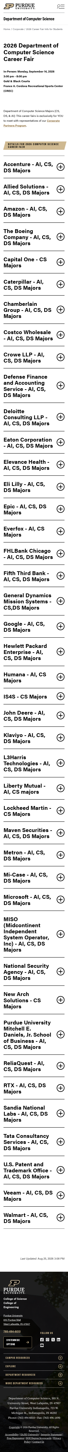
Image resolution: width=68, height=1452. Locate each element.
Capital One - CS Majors (25, 262)
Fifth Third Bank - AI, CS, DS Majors (26, 576)
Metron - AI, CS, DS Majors (24, 855)
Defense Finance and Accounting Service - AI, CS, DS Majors (25, 385)
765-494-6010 (12, 1331)
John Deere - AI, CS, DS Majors (24, 715)
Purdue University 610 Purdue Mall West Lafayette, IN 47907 (16, 1320)
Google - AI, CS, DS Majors (24, 626)
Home (6, 29)
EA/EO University (29, 1434)
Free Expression (15, 1438)
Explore (11, 1366)
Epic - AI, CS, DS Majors (24, 509)
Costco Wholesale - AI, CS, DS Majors (28, 335)
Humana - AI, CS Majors (24, 677)
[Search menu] (60, 6)
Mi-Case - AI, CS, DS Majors (25, 877)
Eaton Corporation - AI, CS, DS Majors (28, 442)
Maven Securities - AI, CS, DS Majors (27, 833)
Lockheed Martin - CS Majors (27, 810)
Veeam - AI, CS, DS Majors (28, 1195)
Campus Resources (18, 1357)
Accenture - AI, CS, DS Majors (28, 167)
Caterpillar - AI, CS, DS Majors (23, 284)
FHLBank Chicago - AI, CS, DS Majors (28, 553)
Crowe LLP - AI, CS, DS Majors (23, 357)
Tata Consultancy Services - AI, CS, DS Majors (26, 1142)
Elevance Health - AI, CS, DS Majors (26, 464)
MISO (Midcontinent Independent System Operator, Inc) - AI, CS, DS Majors (26, 934)
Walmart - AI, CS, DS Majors (25, 1218)
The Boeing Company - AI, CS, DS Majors (27, 237)
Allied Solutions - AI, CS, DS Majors (26, 189)
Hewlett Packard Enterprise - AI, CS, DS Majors (25, 652)
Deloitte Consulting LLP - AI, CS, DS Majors (26, 417)
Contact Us (38, 1442)
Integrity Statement (51, 1434)
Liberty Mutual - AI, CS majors (24, 788)
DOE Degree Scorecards (38, 1438)
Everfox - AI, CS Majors (23, 531)
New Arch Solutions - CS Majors (22, 1000)
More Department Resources (24, 1383)
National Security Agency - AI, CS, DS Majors (26, 971)
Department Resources (21, 1374)
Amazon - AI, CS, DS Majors (25, 211)
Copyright (14, 1427)
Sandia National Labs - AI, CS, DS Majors (25, 1113)
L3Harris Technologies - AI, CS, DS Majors (26, 763)
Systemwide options (13, 1342)
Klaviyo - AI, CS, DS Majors (24, 738)
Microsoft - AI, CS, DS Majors (27, 899)
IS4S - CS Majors (25, 696)
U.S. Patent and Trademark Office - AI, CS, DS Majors (27, 1170)
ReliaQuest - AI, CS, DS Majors (23, 1066)
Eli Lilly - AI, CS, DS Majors (24, 487)
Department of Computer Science (28, 18)
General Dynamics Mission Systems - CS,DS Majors (27, 601)
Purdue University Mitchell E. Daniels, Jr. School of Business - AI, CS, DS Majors (27, 1034)
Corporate (18, 29)
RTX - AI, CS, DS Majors (24, 1088)
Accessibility (12, 1434)
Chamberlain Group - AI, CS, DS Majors (27, 310)
